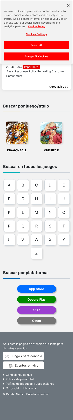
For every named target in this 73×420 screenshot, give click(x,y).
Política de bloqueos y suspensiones (30, 383)
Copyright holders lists (21, 388)
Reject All (36, 45)
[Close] (68, 5)
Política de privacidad (20, 379)
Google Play (36, 299)
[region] (36, 32)
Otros (36, 321)
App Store (36, 289)
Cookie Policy (36, 26)
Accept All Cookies (36, 56)
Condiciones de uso (19, 374)
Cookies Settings (36, 34)
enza (36, 310)
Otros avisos (58, 86)
